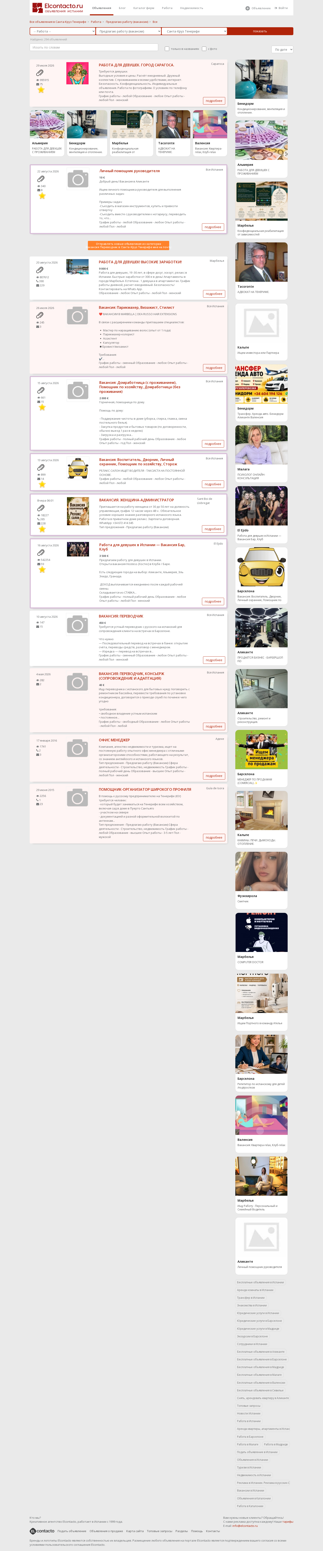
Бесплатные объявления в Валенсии (261, 1383)
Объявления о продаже (106, 1531)
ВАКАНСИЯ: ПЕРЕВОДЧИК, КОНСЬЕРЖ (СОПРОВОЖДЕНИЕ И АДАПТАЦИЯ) (131, 676)
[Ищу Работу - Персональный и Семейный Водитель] (261, 1176)
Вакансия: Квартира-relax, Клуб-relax (208, 150)
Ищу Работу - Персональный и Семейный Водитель (258, 1207)
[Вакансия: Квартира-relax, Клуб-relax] (210, 124)
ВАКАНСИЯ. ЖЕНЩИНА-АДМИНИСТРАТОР (136, 500)
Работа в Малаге (247, 1444)
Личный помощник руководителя (129, 170)
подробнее (214, 101)
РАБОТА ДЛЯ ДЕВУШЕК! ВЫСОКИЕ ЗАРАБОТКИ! (140, 262)
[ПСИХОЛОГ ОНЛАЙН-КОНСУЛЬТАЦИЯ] (261, 444)
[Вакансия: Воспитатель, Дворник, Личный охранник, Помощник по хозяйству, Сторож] (261, 566)
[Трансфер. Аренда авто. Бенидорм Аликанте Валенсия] (261, 384)
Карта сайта (135, 1531)
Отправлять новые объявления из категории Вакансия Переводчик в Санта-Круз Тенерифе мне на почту (128, 245)
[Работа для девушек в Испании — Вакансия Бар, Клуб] (261, 505)
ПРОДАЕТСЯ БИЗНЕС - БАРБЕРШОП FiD (260, 659)
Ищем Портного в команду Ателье (260, 1023)
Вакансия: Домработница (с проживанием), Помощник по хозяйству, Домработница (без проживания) (139, 387)
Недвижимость (191, 8)
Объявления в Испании (252, 1460)
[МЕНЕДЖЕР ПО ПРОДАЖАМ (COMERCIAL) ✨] (261, 749)
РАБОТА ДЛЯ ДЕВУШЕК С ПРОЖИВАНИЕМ (47, 150)
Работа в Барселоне (250, 1437)
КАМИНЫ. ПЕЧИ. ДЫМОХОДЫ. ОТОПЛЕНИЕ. (257, 842)
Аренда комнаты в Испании (255, 1290)
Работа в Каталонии (250, 1506)
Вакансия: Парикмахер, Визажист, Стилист (136, 307)
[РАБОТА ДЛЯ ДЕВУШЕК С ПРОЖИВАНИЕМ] (47, 124)
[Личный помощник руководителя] (261, 1237)
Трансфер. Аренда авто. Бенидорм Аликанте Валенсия (260, 415)
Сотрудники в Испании (252, 1344)
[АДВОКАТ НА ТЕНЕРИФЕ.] (173, 124)
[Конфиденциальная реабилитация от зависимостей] (131, 124)
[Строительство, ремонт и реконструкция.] (261, 688)
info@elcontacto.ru (245, 1526)
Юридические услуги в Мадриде (258, 1329)
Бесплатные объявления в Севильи (260, 1390)
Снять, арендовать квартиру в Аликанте (263, 1398)
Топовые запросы (248, 1406)
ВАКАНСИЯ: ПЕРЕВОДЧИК (121, 616)
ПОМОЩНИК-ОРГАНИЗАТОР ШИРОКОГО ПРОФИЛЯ (145, 789)
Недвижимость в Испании (254, 1475)
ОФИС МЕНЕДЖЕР (114, 740)
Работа (167, 8)
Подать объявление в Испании (257, 1452)
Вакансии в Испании (250, 1490)
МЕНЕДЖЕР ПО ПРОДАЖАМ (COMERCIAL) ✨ (255, 781)
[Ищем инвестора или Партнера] (261, 323)
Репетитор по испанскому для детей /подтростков (261, 1085)
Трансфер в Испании (251, 1298)
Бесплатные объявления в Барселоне (262, 1359)
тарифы (287, 1522)
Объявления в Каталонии (254, 1498)
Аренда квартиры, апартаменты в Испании (263, 1429)
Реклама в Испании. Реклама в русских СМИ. (263, 1483)
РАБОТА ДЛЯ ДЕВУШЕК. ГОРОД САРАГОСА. (136, 65)
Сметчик (243, 901)
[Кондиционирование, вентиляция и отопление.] (87, 124)
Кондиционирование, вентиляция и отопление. (86, 150)
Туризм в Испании (249, 1467)
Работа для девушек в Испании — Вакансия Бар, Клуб (142, 547)
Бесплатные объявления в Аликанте (261, 1352)
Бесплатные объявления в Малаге (259, 1375)
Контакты (213, 1531)
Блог (122, 8)
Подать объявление (72, 1531)
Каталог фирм (143, 8)
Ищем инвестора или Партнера (258, 353)
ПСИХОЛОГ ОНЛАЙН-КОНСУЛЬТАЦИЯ (251, 476)
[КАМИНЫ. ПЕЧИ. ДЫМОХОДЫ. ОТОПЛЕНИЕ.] (261, 810)
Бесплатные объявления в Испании (260, 1282)
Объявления (101, 8)
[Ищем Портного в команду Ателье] (261, 993)
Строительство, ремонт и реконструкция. (254, 720)
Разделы (182, 1531)
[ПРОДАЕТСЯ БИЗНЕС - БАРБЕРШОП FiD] (261, 627)
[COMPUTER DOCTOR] (261, 932)
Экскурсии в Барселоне (252, 1336)
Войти (283, 8)
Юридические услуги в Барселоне (259, 1321)
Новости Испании (248, 1413)
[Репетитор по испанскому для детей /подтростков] (261, 1054)
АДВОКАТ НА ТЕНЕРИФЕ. (166, 150)
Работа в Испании (249, 1421)
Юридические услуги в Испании (258, 1313)
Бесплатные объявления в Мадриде (260, 1367)
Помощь (197, 1531)
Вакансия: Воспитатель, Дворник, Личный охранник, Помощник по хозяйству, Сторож (138, 462)
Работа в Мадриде (276, 1444)
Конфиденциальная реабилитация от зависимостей (125, 151)
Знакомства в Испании (252, 1305)
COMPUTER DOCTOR (250, 962)
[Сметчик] (261, 871)
